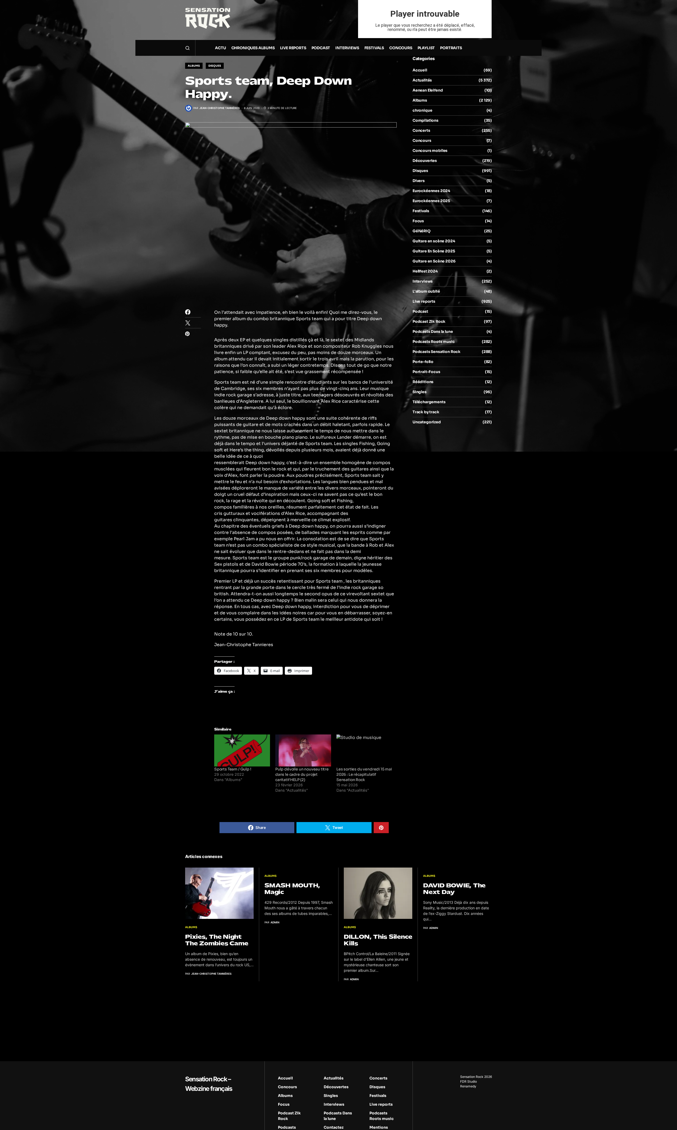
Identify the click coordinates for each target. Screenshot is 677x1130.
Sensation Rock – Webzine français (208, 1083)
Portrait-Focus (426, 371)
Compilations (425, 120)
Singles (420, 391)
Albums (194, 65)
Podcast (420, 311)
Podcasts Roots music (434, 341)
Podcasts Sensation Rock (436, 351)
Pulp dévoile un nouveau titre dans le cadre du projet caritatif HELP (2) (302, 774)
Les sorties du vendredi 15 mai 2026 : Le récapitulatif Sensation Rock (364, 774)
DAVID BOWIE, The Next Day (454, 889)
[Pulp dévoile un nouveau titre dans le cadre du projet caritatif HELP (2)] (303, 750)
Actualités (422, 80)
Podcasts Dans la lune (433, 331)
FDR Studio (468, 1081)
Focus (418, 221)
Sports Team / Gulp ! (232, 769)
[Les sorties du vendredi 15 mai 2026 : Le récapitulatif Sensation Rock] (364, 750)
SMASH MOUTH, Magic (292, 889)
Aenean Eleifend (428, 90)
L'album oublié (426, 291)
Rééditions (423, 381)
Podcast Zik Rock (429, 321)
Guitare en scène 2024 (434, 241)
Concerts (421, 130)
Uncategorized (427, 422)
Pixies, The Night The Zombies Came (216, 940)
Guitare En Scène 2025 (434, 251)
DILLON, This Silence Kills (378, 940)
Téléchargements (429, 402)
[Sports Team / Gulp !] (242, 750)
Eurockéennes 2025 (431, 200)
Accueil (420, 70)
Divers (419, 180)
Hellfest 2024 (425, 271)
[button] (187, 48)
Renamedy (468, 1086)
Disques (214, 65)
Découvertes (425, 160)
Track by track (426, 412)
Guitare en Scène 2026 (434, 261)
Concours (422, 140)
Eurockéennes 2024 (431, 190)
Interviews (423, 281)
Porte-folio (423, 361)
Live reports (424, 301)
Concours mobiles (430, 150)
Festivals (421, 210)
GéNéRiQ (422, 231)
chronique (422, 110)
